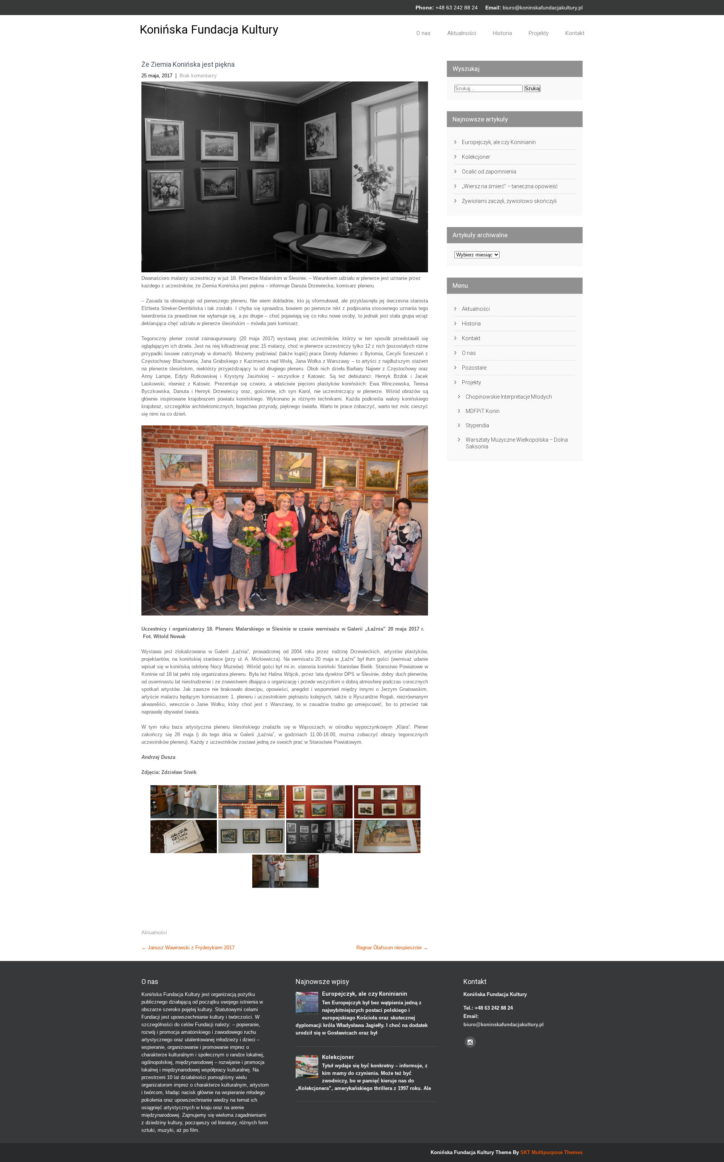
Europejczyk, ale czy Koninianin (499, 142)
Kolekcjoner (476, 157)
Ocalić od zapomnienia (489, 172)
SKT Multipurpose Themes (551, 1152)
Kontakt (574, 33)
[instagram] (470, 1042)
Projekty (539, 33)
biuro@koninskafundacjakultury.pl (543, 8)
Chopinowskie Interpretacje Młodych (509, 397)
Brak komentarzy (198, 75)
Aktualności (461, 33)
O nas (423, 33)
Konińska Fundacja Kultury (209, 29)
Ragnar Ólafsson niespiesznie (392, 947)
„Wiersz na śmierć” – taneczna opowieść (510, 186)
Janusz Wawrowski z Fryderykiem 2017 (188, 947)
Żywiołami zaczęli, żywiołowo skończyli (509, 201)
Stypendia (477, 425)
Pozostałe (474, 368)
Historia (502, 33)
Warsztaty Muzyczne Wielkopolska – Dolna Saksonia (517, 443)
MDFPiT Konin (483, 411)
